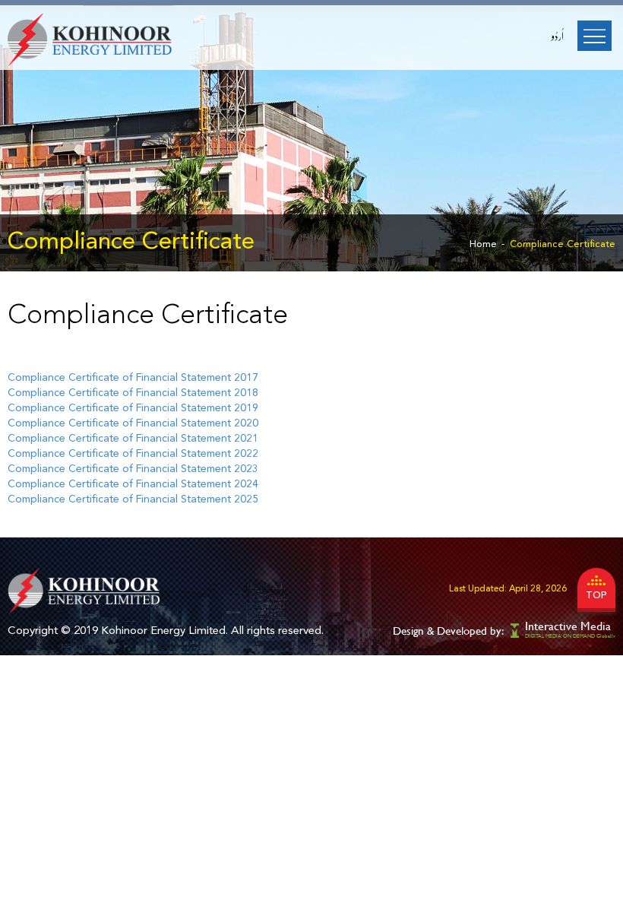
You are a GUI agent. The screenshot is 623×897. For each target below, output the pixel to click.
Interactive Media (568, 626)
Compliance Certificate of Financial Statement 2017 (133, 377)
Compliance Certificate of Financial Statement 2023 (133, 469)
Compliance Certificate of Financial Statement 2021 (133, 438)
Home (483, 244)
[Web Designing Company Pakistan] (516, 630)
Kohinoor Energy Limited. (164, 631)
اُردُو (558, 36)
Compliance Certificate (562, 244)
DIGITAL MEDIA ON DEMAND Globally (570, 636)
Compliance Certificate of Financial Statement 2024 (133, 484)
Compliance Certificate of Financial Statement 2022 (133, 453)
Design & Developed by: (448, 630)
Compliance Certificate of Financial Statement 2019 (133, 408)
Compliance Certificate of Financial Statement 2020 (133, 423)
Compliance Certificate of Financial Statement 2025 (133, 499)
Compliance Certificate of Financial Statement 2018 (133, 393)
